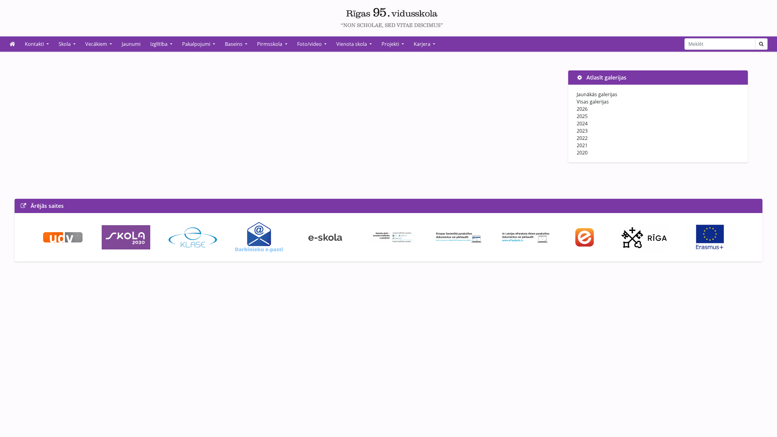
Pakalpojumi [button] (197, 44)
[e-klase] (193, 236)
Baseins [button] (234, 44)
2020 (582, 152)
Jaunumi (131, 44)
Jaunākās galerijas (597, 94)
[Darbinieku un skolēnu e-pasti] (259, 236)
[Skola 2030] (126, 236)
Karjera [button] (423, 44)
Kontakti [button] (35, 44)
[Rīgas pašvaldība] (644, 236)
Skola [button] (65, 44)
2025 (582, 116)
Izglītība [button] (159, 44)
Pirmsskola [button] (270, 44)
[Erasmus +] (710, 236)
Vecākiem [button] (96, 44)
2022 (582, 138)
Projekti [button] (391, 44)
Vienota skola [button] (352, 44)
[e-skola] (325, 236)
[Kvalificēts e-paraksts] (392, 236)
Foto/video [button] (310, 44)
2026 (582, 109)
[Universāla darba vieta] (63, 236)
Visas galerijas (593, 101)
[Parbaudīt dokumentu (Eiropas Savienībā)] (459, 236)
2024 (582, 123)
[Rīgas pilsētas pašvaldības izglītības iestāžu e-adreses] (585, 236)
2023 (582, 130)
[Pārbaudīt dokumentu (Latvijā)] (525, 236)
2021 (582, 145)
